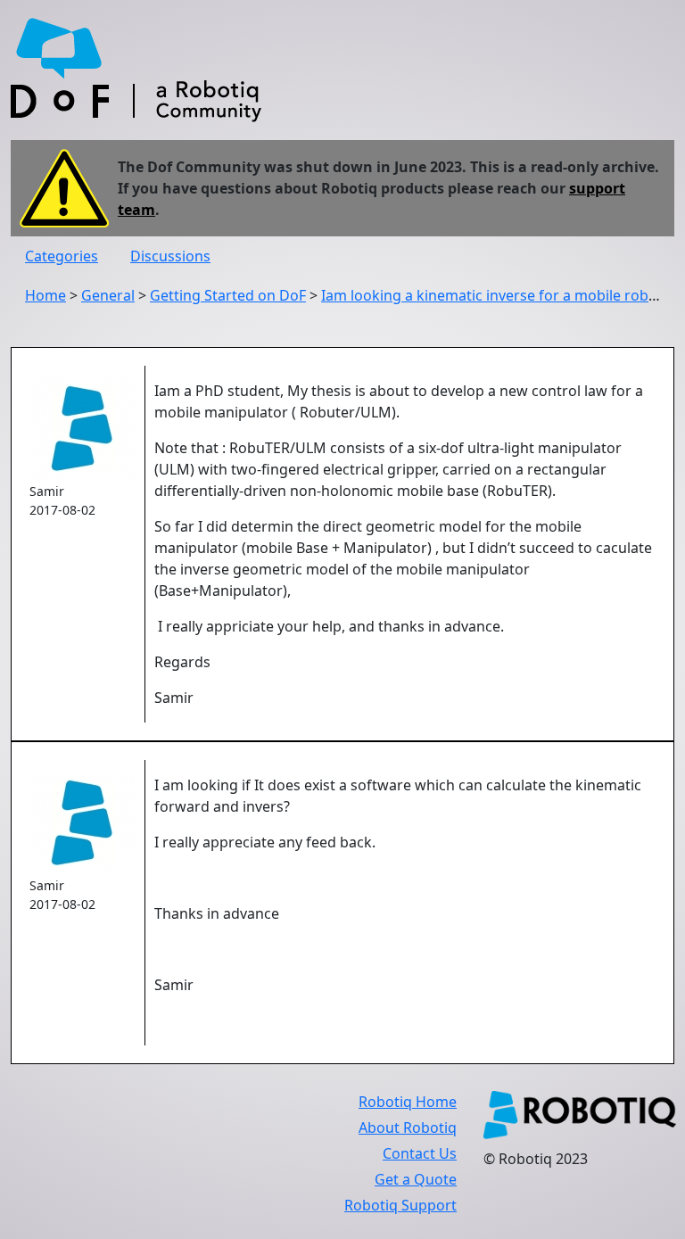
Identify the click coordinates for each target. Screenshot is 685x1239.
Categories (61, 256)
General (108, 295)
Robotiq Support (400, 1205)
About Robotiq (408, 1127)
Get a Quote (416, 1179)
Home (45, 295)
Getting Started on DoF (228, 295)
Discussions (170, 256)
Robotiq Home (408, 1101)
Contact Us (420, 1153)
